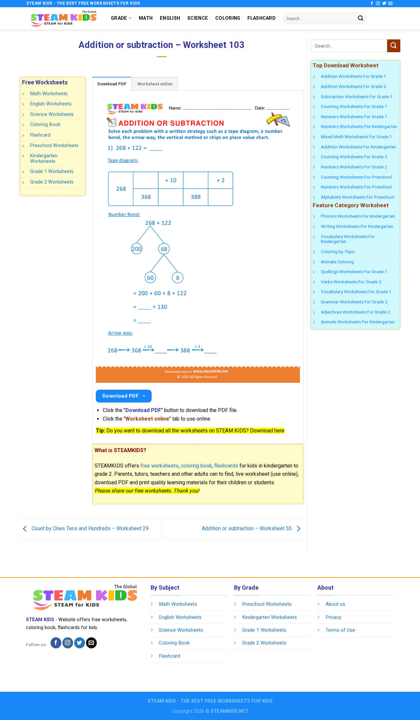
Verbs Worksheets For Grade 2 (351, 281)
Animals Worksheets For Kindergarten (358, 321)
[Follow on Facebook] (372, 3)
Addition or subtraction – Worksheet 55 (247, 528)
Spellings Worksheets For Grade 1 (354, 271)
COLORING (227, 18)
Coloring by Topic (338, 251)
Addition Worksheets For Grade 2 (353, 86)
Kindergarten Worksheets (43, 158)
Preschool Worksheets (54, 145)
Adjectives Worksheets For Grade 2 (355, 312)
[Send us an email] (390, 3)
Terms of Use (340, 630)
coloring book (196, 466)
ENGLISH (170, 18)
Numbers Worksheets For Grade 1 (354, 116)
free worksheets (159, 466)
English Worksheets (51, 104)
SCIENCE (197, 18)
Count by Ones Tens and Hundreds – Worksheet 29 (89, 528)
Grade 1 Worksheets (52, 171)
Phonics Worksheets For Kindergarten (358, 216)
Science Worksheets (52, 114)
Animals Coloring (337, 261)
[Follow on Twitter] (384, 3)
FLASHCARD (261, 18)
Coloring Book (45, 124)
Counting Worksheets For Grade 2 (354, 156)
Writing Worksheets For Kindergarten (357, 226)
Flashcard (40, 135)
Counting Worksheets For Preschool (356, 177)
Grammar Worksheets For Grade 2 (354, 301)
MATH (146, 18)
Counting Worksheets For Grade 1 (354, 106)
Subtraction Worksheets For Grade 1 (356, 96)
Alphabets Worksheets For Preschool (357, 197)
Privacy (333, 617)
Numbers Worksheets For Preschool (356, 186)
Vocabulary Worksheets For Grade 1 (356, 291)
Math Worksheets (49, 94)
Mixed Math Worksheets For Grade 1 (356, 136)
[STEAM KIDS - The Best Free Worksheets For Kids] (63, 18)
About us (335, 604)
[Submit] (360, 18)
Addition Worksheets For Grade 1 (353, 76)
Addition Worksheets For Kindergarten (358, 146)
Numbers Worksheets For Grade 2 (354, 166)
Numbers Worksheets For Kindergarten (359, 126)
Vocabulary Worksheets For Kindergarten (348, 239)
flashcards (226, 466)
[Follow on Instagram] (378, 3)
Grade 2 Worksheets (52, 182)
